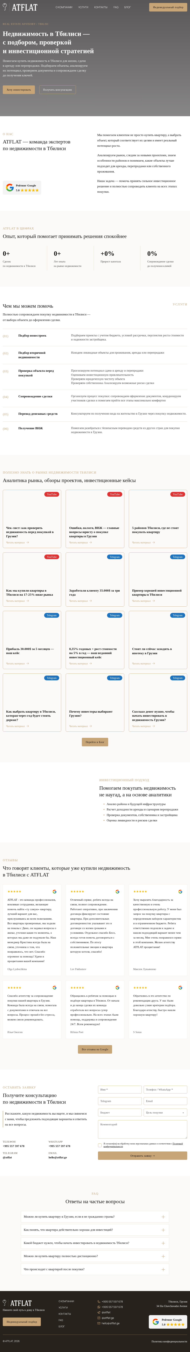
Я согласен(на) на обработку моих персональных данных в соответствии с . (143, 1145)
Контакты (100, 7)
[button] (95, 1216)
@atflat (7, 1157)
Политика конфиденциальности (169, 1341)
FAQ (116, 7)
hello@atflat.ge (58, 1157)
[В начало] (20, 7)
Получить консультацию (57, 89)
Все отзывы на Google (95, 1049)
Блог (127, 7)
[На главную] (17, 1303)
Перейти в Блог (95, 742)
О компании (64, 7)
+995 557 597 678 (13, 1146)
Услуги (83, 7)
